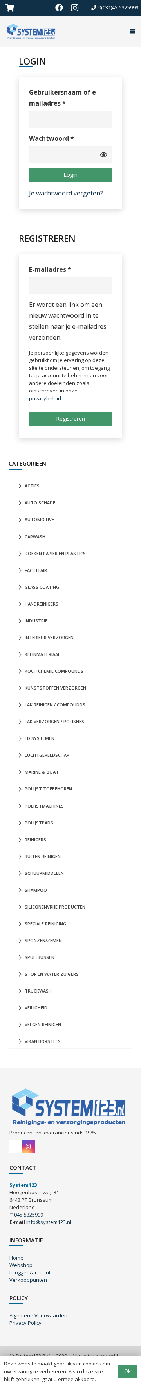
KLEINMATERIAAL (42, 654)
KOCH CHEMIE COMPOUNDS (54, 671)
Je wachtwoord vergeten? (66, 193)
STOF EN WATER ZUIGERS (52, 974)
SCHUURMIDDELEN (44, 873)
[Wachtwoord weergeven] (103, 154)
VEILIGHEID (36, 1008)
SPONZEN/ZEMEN (43, 940)
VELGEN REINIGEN (43, 1024)
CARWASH (35, 536)
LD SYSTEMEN (39, 738)
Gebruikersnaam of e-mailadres (63, 98)
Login (70, 174)
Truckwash (38, 991)
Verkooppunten (28, 1279)
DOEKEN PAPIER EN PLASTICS (55, 553)
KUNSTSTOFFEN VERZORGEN (55, 688)
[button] (130, 31)
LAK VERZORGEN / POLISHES (54, 721)
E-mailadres (61, 269)
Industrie (36, 621)
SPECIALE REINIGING (45, 923)
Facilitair (36, 570)
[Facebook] (59, 8)
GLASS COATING (42, 587)
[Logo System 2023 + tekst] (32, 31)
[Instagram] (75, 8)
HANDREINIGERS (41, 604)
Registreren (70, 418)
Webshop (21, 1265)
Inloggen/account (30, 1272)
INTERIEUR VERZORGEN (49, 637)
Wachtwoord (62, 138)
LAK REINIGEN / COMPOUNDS (55, 705)
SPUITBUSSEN (39, 957)
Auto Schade (40, 502)
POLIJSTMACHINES (44, 806)
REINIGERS (35, 839)
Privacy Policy (25, 1322)
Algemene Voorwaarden (38, 1315)
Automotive (39, 519)
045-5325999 (28, 1214)
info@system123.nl (48, 1222)
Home (16, 1257)
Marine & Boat (42, 772)
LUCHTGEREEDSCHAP (47, 755)
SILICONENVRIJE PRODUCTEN (55, 907)
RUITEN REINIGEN (43, 856)
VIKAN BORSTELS (43, 1041)
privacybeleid (45, 398)
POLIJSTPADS (39, 823)
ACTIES (32, 486)
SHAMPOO (36, 890)
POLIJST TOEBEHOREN (48, 789)
